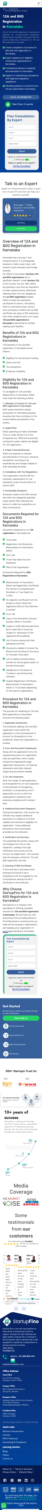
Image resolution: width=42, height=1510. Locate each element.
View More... (8, 1348)
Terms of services (23, 1469)
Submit (22, 151)
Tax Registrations (13, 9)
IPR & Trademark (10, 1438)
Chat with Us (21, 1018)
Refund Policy (25, 1472)
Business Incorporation (13, 1431)
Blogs (5, 1451)
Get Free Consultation (22, 166)
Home (4, 9)
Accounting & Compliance (15, 1442)
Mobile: (23, 1356)
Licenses (6, 1435)
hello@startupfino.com (13, 1364)
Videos (6, 1455)
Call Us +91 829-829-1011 (21, 97)
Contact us (8, 1458)
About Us (7, 1469)
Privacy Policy (9, 1472)
